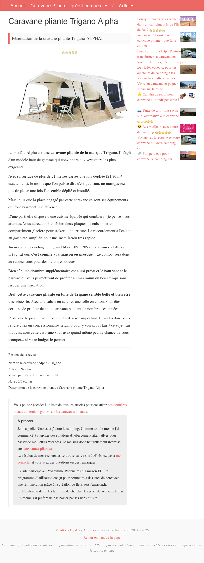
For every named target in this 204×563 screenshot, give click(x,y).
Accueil (18, 5)
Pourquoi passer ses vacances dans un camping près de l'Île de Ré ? (158, 24)
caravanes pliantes (38, 448)
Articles (126, 5)
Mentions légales (67, 530)
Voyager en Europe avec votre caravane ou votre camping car (158, 142)
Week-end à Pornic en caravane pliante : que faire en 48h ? (156, 40)
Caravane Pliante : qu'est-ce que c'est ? (72, 5)
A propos (89, 530)
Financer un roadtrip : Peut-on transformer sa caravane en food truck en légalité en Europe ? (161, 56)
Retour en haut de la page (102, 537)
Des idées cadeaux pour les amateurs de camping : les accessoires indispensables (157, 72)
